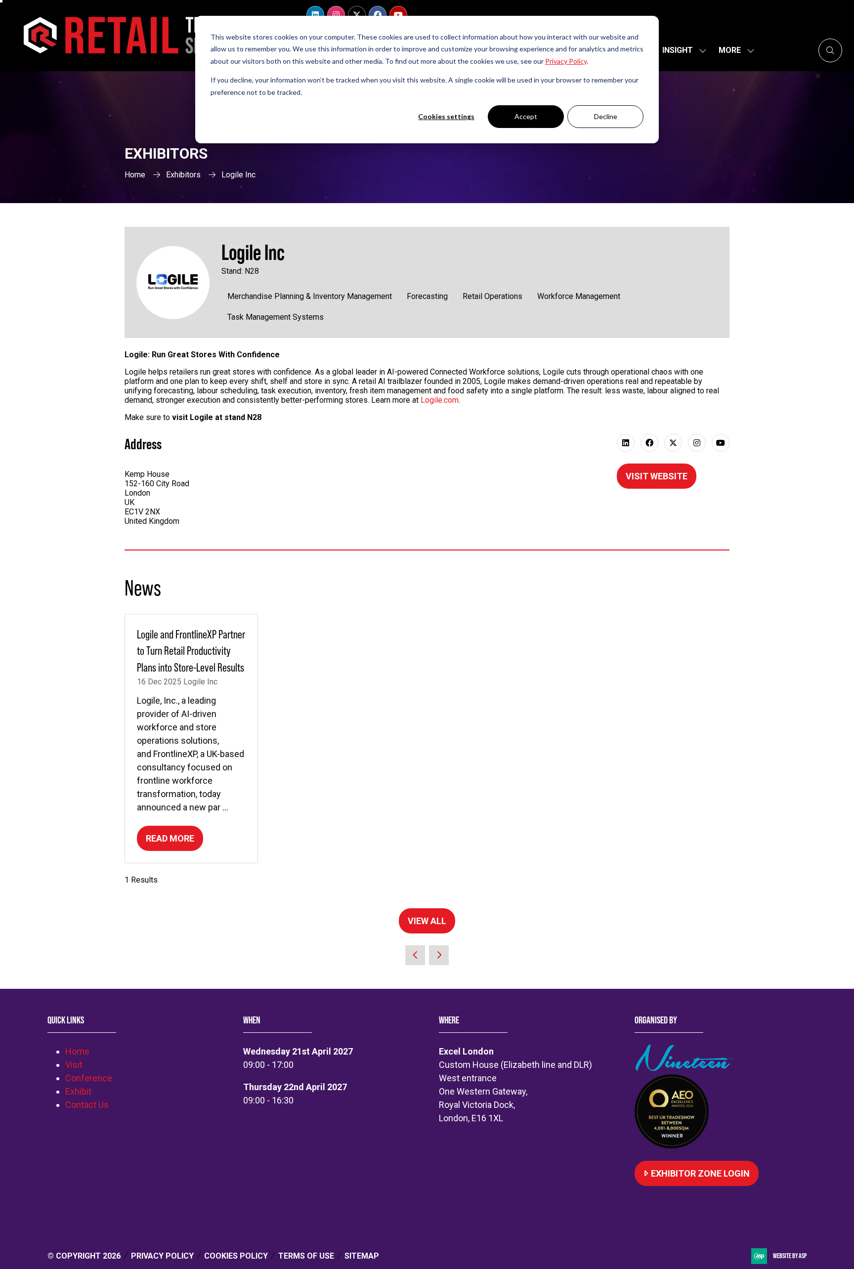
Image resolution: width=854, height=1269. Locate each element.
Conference (88, 1078)
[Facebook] (377, 15)
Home (135, 174)
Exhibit (78, 1091)
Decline (605, 116)
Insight (677, 50)
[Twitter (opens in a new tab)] (673, 443)
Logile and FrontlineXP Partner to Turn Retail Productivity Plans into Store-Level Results (191, 651)
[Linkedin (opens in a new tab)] (626, 443)
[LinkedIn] (315, 15)
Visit (74, 1064)
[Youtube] (398, 15)
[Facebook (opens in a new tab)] (649, 443)
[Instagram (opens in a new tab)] (697, 443)
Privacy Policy (162, 1256)
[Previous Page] (415, 955)
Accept (525, 116)
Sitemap (361, 1256)
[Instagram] (336, 15)
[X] (357, 15)
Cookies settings (446, 116)
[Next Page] (439, 955)
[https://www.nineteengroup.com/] (686, 1067)
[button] (734, 50)
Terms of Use (306, 1256)
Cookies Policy (236, 1256)
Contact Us (87, 1105)
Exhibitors (183, 174)
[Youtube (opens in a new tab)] (720, 443)
